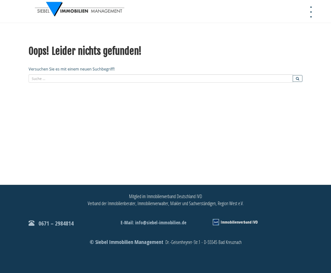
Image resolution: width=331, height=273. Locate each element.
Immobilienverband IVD (239, 222)
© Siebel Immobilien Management (126, 241)
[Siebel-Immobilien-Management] (81, 9)
